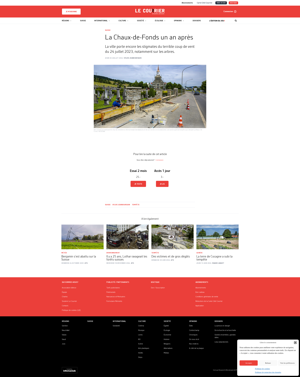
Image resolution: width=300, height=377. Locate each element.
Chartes (65, 297)
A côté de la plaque (196, 348)
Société (167, 321)
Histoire (166, 339)
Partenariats (110, 292)
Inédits (140, 353)
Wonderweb (230, 370)
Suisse (108, 30)
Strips (140, 357)
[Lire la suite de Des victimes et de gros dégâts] (172, 237)
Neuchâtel (65, 330)
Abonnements (200, 288)
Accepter (248, 363)
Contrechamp (194, 330)
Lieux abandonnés (221, 342)
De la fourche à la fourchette (225, 330)
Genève (199, 253)
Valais (64, 335)
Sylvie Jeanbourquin (121, 205)
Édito (191, 326)
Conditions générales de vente (206, 297)
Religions (167, 344)
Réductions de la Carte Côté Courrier (209, 301)
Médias (166, 353)
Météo (64, 253)
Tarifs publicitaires (113, 288)
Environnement (113, 253)
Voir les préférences (287, 363)
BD (139, 339)
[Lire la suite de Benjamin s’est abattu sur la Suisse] (82, 237)
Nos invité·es (194, 344)
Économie (167, 335)
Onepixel (222, 370)
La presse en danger (222, 326)
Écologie (167, 330)
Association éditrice (69, 288)
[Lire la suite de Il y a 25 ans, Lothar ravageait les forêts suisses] (127, 237)
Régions (65, 321)
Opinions (193, 321)
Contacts (65, 306)
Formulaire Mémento (114, 301)
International (119, 321)
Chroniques (193, 335)
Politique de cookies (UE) (71, 310)
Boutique (155, 282)
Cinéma (141, 326)
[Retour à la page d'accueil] (150, 11)
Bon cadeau (199, 292)
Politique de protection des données (268, 372)
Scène (140, 344)
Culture (142, 321)
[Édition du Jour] (217, 19)
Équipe (64, 292)
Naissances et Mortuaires (115, 297)
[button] (295, 342)
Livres (140, 335)
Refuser (268, 363)
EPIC (236, 370)
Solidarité (116, 326)
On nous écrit (194, 339)
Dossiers (219, 321)
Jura (63, 344)
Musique (141, 330)
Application (199, 306)
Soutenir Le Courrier (69, 301)
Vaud (64, 339)
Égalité (166, 326)
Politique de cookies (262, 369)
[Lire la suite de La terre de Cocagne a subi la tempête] (217, 237)
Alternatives (168, 348)
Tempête (135, 205)
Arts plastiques (143, 348)
